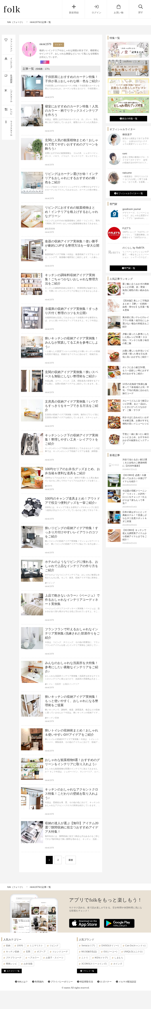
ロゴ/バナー (105, 982)
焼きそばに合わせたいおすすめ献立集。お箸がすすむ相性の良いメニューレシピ (135, 420)
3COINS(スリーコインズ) (94, 963)
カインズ (117, 963)
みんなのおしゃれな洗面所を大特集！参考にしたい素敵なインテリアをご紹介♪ (71, 667)
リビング (51, 583)
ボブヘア (41, 951)
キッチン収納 (53, 718)
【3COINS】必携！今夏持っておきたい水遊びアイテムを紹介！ (134, 478)
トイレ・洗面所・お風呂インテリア (63, 684)
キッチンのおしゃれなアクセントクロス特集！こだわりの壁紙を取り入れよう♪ (71, 794)
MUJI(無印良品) (89, 951)
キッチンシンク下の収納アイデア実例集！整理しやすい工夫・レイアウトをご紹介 (71, 439)
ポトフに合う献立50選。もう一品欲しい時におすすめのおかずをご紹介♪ (135, 370)
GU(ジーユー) (110, 951)
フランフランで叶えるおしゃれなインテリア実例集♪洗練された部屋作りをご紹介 (72, 633)
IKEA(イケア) (101, 957)
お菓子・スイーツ (54, 957)
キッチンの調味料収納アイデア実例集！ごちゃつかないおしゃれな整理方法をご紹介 (71, 279)
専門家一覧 (129, 268)
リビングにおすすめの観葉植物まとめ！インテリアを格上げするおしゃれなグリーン (71, 212)
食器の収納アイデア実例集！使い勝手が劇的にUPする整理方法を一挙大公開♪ (72, 246)
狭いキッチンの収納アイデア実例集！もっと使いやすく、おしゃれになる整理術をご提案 (71, 701)
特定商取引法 (86, 982)
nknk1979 (49, 97)
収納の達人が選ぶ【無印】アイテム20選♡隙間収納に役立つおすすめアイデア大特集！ (71, 827)
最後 (71, 860)
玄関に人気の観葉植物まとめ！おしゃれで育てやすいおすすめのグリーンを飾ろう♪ (71, 144)
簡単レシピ (11, 963)
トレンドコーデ (60, 951)
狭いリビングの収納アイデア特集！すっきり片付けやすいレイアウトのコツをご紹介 (71, 532)
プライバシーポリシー (61, 982)
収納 (8, 945)
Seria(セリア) (88, 945)
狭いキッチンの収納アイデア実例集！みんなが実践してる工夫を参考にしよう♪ (71, 342)
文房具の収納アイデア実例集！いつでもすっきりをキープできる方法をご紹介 (71, 406)
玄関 (28, 951)
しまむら (118, 957)
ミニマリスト (36, 945)
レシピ (11, 111)
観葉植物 (51, 229)
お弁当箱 (28, 963)
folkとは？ (22, 982)
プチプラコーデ (13, 957)
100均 (49, 486)
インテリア (11, 63)
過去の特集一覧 (129, 118)
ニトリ (84, 957)
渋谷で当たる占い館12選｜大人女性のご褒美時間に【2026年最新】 (134, 462)
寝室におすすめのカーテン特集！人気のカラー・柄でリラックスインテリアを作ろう (71, 111)
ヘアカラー (33, 957)
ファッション (11, 45)
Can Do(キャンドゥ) (135, 945)
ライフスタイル (11, 128)
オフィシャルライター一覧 (129, 193)
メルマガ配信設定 (127, 982)
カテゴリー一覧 (13, 971)
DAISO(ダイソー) (110, 945)
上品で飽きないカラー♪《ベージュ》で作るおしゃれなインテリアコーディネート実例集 (72, 600)
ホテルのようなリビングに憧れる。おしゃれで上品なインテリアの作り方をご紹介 (71, 566)
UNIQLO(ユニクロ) (133, 951)
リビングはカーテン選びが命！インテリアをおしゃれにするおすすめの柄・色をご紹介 (71, 178)
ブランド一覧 (88, 971)
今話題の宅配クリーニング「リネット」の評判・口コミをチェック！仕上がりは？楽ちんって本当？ (134, 496)
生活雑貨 (11, 78)
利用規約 (39, 982)
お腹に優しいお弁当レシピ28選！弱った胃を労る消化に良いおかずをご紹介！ (135, 353)
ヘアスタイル (11, 95)
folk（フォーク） (15, 22)
